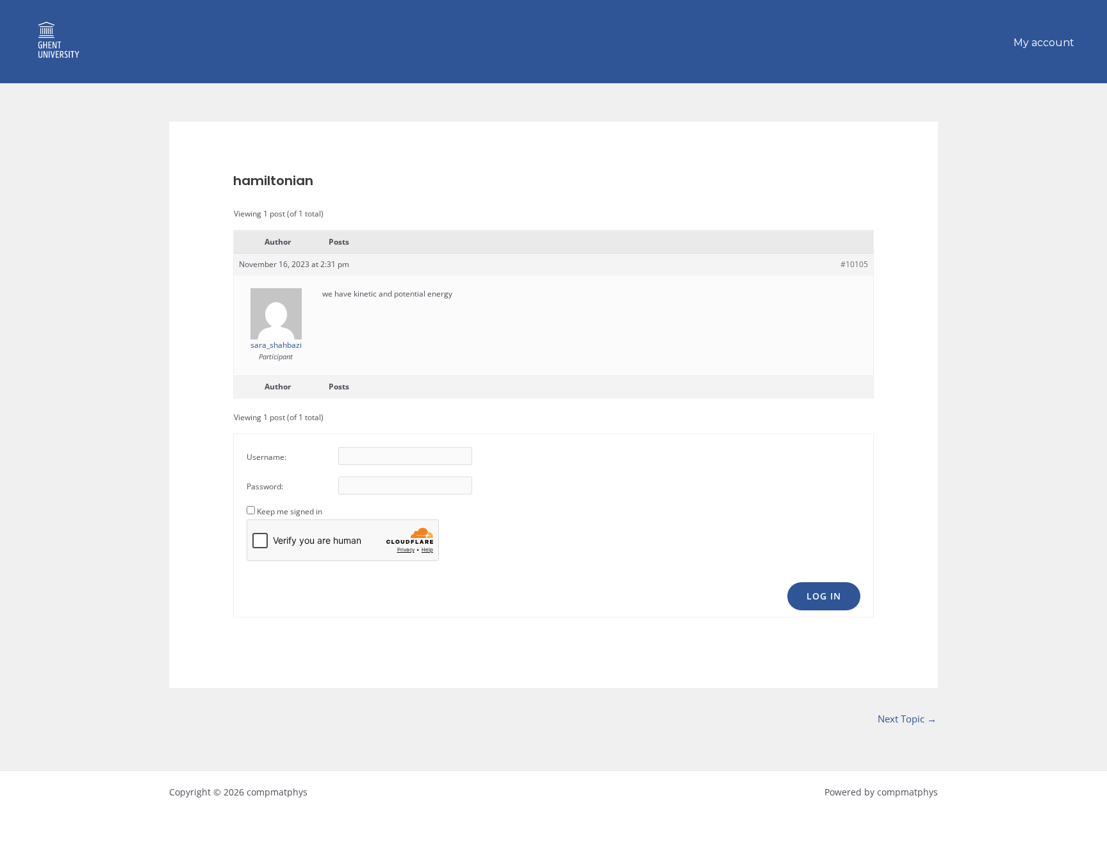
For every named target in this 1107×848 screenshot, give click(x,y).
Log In (824, 596)
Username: (266, 457)
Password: (265, 486)
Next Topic (907, 718)
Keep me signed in (289, 511)
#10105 (854, 264)
